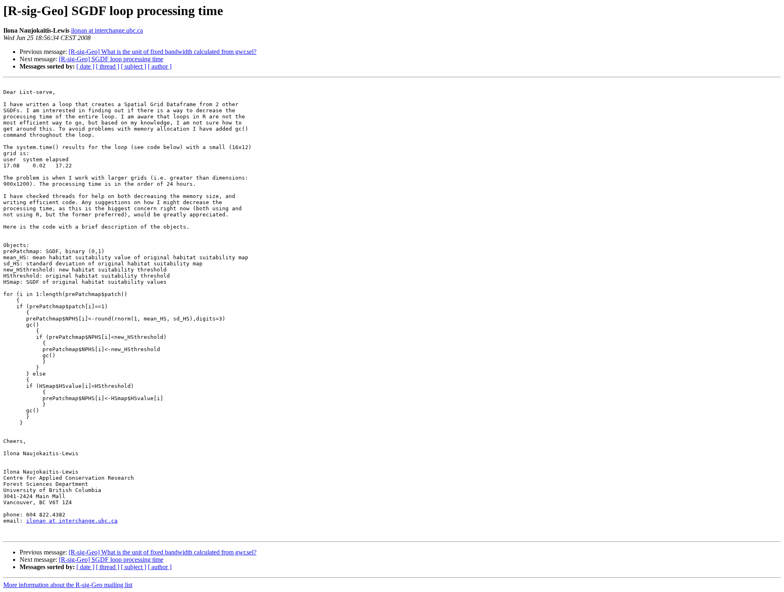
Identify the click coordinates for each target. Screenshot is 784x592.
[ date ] (85, 66)
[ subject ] (133, 66)
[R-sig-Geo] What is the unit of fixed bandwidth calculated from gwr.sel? (162, 51)
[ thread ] (107, 66)
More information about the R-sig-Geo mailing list (67, 584)
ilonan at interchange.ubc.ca (107, 30)
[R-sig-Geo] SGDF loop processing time (111, 59)
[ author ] (160, 66)
